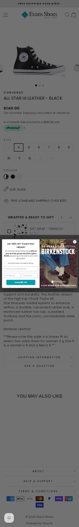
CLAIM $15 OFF (20, 282)
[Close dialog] (74, 241)
